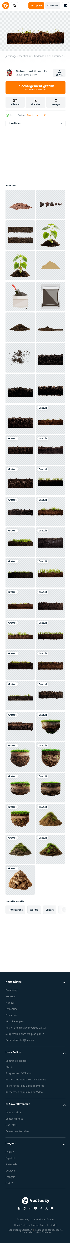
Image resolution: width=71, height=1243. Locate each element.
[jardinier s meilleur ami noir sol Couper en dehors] (20, 1001)
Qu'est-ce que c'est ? (36, 115)
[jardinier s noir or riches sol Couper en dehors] (20, 939)
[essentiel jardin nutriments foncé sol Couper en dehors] (20, 786)
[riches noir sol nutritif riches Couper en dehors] (20, 755)
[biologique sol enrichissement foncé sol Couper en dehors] (20, 1216)
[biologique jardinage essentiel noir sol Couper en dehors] (20, 817)
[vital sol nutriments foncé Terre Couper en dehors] (20, 1124)
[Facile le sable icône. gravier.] (20, 356)
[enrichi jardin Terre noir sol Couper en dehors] (20, 1032)
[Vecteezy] (5, 5)
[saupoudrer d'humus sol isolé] (20, 510)
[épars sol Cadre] (20, 264)
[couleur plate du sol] (20, 387)
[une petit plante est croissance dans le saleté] (20, 295)
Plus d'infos (14, 121)
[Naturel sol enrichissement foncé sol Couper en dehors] (20, 1185)
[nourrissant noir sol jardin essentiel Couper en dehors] (20, 847)
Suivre (59, 74)
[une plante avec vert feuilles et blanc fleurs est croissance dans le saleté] (20, 325)
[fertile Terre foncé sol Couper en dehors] (20, 1062)
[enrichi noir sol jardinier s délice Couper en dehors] (20, 909)
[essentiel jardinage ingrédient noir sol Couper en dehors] (20, 878)
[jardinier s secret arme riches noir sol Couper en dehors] (20, 1093)
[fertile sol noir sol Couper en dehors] (20, 1154)
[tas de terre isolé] (20, 448)
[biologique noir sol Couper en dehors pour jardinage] (20, 970)
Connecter (52, 5)
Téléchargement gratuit (35, 87)
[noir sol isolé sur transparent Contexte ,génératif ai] (20, 540)
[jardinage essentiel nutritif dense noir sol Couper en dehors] (20, 663)
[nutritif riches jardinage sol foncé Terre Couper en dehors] (20, 724)
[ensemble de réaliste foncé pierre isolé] (20, 233)
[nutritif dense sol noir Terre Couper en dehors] (20, 694)
